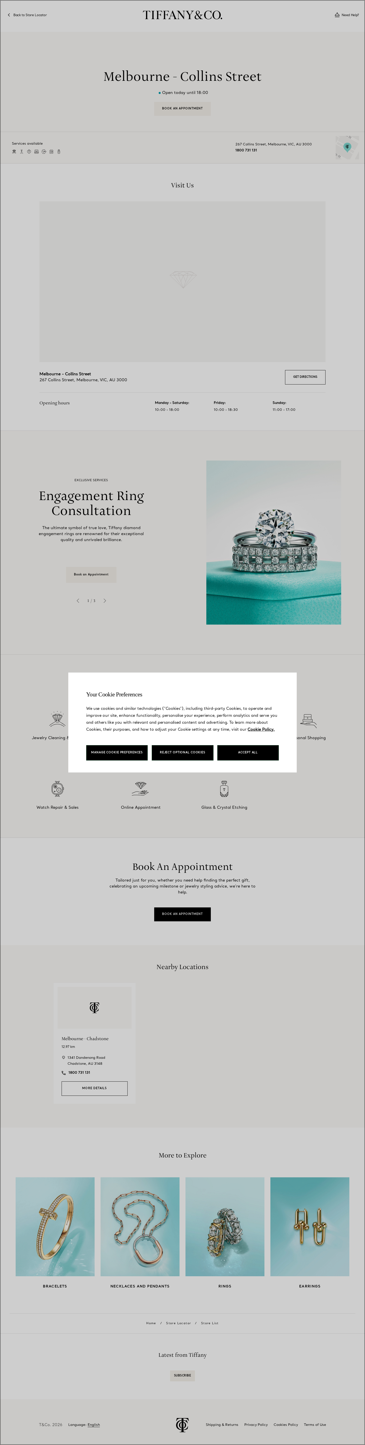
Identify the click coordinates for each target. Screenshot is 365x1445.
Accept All (248, 752)
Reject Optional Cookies (182, 752)
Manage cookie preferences (117, 752)
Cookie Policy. (261, 729)
